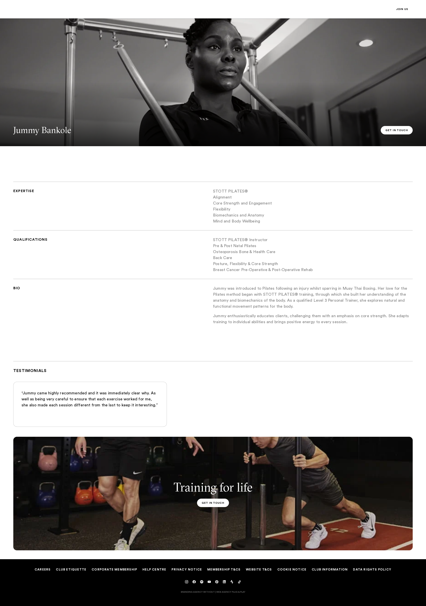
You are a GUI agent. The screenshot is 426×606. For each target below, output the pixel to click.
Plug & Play (238, 591)
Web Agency (223, 591)
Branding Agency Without (198, 591)
